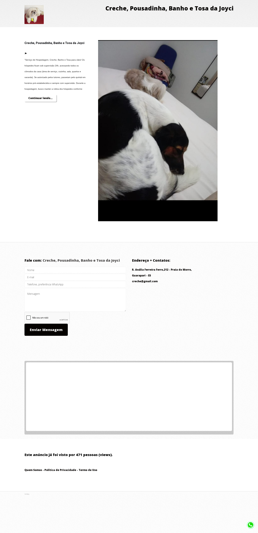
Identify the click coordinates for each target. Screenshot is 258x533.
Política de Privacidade (60, 470)
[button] (25, 54)
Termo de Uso (88, 470)
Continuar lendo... (40, 98)
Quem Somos (33, 470)
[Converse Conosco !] (250, 525)
